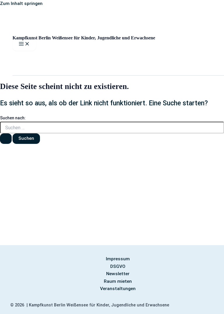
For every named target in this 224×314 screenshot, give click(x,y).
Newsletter (118, 273)
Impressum (118, 258)
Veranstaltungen (118, 288)
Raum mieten (118, 281)
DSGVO (117, 266)
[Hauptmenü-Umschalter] (24, 44)
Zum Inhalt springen (21, 3)
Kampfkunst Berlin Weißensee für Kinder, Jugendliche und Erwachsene (84, 37)
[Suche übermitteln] (6, 138)
